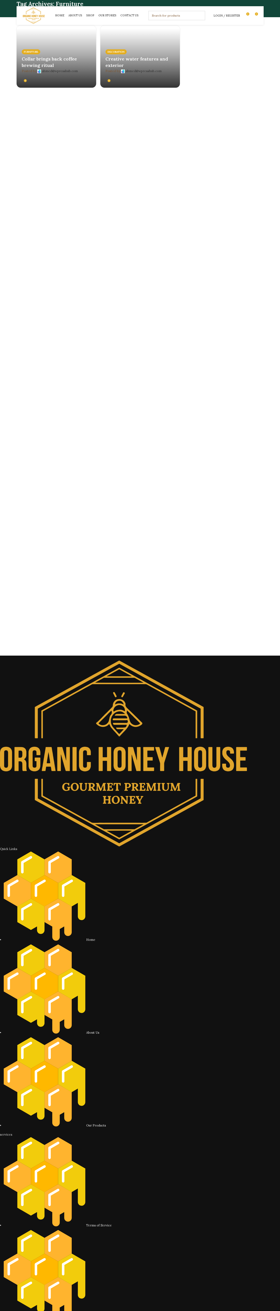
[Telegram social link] (66, 76)
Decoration (116, 51)
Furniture (31, 51)
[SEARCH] (200, 15)
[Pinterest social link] (56, 76)
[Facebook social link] (46, 76)
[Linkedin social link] (61, 76)
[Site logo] (34, 15)
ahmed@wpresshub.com (60, 71)
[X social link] (51, 76)
